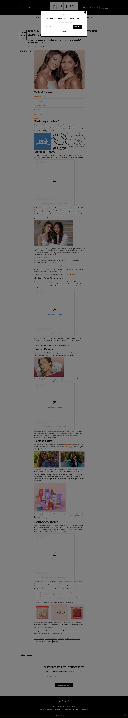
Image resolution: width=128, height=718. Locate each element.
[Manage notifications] (125, 715)
